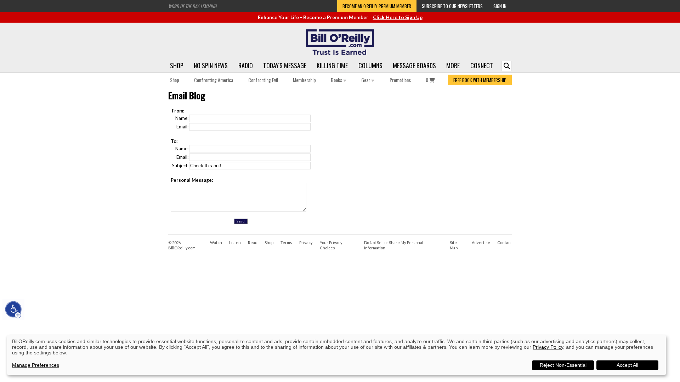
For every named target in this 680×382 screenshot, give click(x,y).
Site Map (454, 245)
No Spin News (211, 65)
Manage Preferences (35, 365)
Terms (286, 242)
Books (337, 79)
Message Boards (414, 65)
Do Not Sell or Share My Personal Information (393, 245)
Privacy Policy (548, 347)
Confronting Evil (263, 79)
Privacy (306, 242)
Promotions (400, 79)
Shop (176, 65)
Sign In (499, 6)
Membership (304, 79)
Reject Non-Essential (563, 365)
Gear (366, 79)
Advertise (481, 242)
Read (252, 242)
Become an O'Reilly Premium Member (376, 6)
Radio (245, 65)
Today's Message (284, 65)
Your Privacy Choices (331, 245)
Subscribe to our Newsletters (452, 6)
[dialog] (336, 355)
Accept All (627, 365)
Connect (481, 65)
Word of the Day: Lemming (192, 6)
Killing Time (332, 65)
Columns (370, 65)
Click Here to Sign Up (398, 17)
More (453, 65)
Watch (216, 242)
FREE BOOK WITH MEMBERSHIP (479, 79)
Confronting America (213, 79)
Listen (235, 242)
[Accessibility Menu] (13, 309)
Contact (504, 242)
